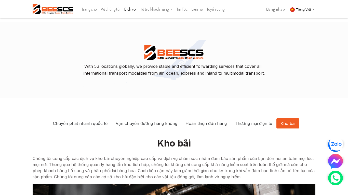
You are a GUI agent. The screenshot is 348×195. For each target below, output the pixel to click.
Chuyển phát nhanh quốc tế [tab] (80, 123)
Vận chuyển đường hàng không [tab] (146, 123)
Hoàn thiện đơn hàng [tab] (206, 123)
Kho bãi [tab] (287, 123)
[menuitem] (89, 9)
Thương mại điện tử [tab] (253, 123)
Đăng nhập (275, 9)
